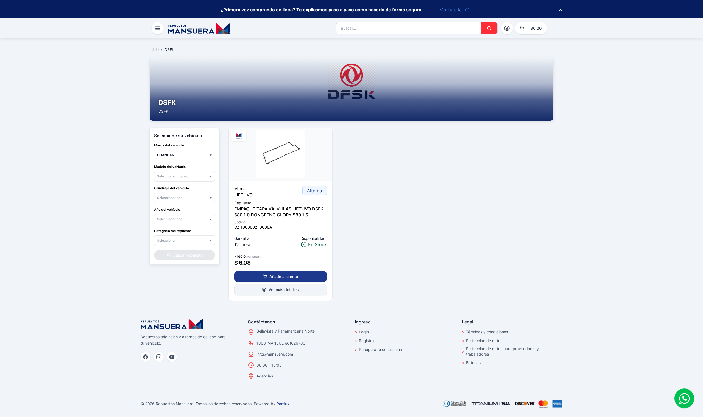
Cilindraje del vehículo (171, 188)
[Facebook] (145, 357)
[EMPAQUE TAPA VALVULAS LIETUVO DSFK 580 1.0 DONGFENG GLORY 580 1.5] (280, 154)
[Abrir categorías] (158, 28)
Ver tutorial (451, 9)
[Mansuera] (199, 28)
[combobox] (184, 155)
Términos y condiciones (485, 331)
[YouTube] (172, 357)
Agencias (264, 376)
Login (362, 331)
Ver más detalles (284, 289)
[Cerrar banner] (560, 10)
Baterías (471, 362)
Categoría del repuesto (172, 231)
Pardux (283, 403)
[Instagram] (159, 357)
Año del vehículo (167, 209)
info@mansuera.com (274, 354)
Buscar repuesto (188, 255)
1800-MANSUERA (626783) (281, 343)
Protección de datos (482, 340)
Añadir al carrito (283, 276)
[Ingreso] (507, 28)
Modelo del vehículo (170, 167)
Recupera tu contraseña (378, 349)
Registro (364, 340)
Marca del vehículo (169, 145)
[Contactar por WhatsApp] (684, 398)
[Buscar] (489, 28)
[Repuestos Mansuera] (172, 324)
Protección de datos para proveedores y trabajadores (500, 351)
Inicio (154, 49)
